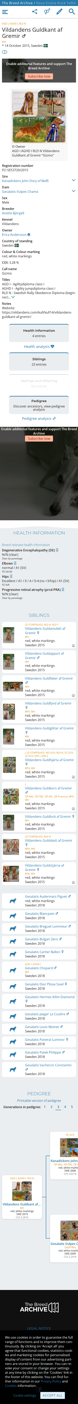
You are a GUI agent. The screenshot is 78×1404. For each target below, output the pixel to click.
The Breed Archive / (18, 3)
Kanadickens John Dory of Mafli (25, 181)
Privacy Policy (51, 1381)
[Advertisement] (39, 480)
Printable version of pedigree (39, 1100)
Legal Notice (39, 1328)
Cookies (11, 1385)
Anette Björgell (13, 213)
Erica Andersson (14, 234)
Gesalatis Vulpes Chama (20, 191)
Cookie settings (24, 1395)
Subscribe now (39, 76)
